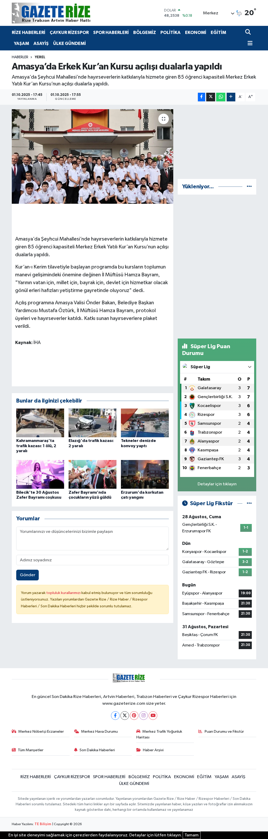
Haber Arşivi (153, 750)
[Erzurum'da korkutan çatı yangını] (145, 474)
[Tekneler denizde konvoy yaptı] (145, 423)
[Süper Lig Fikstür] (249, 503)
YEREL (40, 57)
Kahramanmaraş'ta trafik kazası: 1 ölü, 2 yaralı (36, 446)
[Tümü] (249, 186)
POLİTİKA (170, 32)
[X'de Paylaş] (210, 97)
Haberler (20, 57)
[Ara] (248, 32)
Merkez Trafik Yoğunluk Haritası (159, 734)
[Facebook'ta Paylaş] (201, 97)
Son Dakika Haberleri (97, 750)
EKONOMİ (195, 32)
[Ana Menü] (249, 43)
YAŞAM (21, 43)
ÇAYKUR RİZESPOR (69, 32)
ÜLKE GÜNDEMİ (69, 43)
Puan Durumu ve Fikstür (224, 731)
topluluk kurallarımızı (63, 593)
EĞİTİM (218, 32)
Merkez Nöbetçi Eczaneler (41, 731)
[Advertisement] (217, 141)
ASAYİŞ (41, 43)
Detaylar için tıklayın (217, 484)
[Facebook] (115, 715)
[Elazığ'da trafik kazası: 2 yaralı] (92, 423)
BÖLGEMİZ (144, 32)
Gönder (27, 575)
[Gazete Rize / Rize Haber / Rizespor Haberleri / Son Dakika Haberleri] (64, 13)
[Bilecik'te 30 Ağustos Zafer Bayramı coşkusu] (40, 474)
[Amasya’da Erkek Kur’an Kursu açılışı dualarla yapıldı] (92, 156)
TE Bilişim (43, 824)
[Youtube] (153, 715)
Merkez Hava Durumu (99, 731)
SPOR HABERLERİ (111, 32)
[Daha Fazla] (231, 97)
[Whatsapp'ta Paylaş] (220, 97)
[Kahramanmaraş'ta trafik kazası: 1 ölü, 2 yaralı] (40, 423)
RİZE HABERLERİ (28, 32)
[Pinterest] (134, 715)
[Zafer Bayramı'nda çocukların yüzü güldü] (92, 474)
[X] (124, 715)
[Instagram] (143, 715)
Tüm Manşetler (30, 750)
